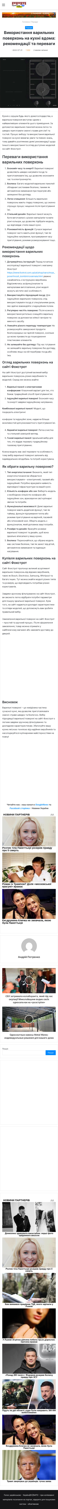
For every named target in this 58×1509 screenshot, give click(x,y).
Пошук (5, 1049)
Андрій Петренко (29, 956)
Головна (26, 22)
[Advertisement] (29, 669)
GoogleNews (41, 804)
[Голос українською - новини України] (19, 5)
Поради (34, 22)
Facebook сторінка (20, 808)
